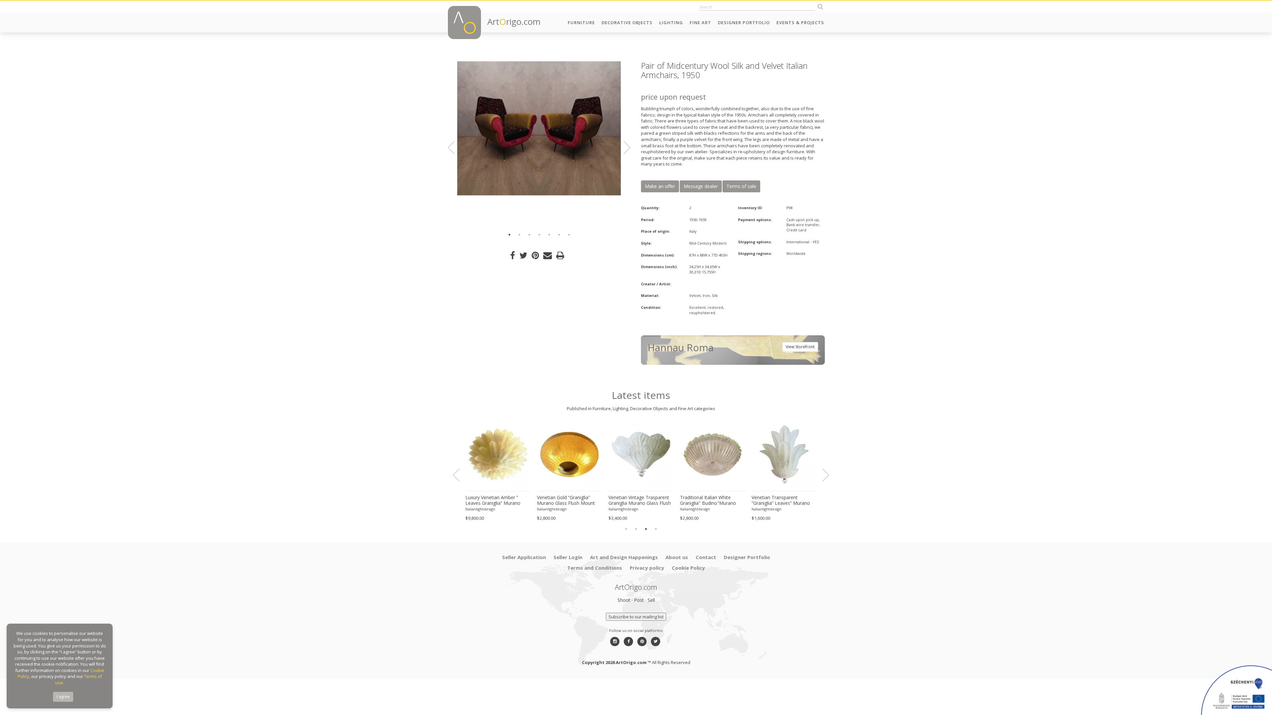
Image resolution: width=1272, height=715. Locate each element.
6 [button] (559, 234)
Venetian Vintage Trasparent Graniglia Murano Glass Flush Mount (640, 500)
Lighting (671, 22)
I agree (63, 696)
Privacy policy (647, 567)
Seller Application (524, 557)
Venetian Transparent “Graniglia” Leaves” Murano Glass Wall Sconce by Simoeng (781, 500)
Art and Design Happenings (624, 557)
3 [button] (529, 234)
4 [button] (539, 234)
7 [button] (569, 234)
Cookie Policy (688, 567)
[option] (539, 128)
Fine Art (700, 22)
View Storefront (800, 347)
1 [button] (509, 234)
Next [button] (623, 147)
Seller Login (568, 557)
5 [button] (549, 234)
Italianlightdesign (480, 508)
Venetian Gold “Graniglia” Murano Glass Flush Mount (566, 500)
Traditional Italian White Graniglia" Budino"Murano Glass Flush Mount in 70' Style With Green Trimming (712, 500)
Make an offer (660, 186)
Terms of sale (741, 186)
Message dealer (701, 186)
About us (676, 557)
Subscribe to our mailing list (636, 617)
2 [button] (519, 234)
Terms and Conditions (594, 567)
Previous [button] (455, 147)
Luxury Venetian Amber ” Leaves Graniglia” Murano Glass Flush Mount (492, 500)
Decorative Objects (627, 22)
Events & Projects (800, 22)
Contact (706, 557)
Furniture (581, 22)
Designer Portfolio (744, 22)
